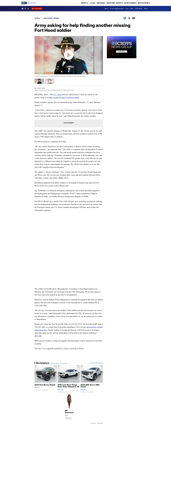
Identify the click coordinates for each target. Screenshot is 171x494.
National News (51, 18)
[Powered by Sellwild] (100, 423)
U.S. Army (57, 94)
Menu (83, 3)
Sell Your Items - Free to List (58, 363)
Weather (110, 3)
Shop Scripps (130, 3)
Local (92, 3)
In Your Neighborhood (117, 9)
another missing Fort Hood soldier (66, 97)
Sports (119, 3)
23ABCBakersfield (23, 8)
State (131, 9)
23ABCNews (26, 8)
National (101, 3)
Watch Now (143, 3)
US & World (138, 9)
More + (146, 9)
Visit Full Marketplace (96, 363)
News (106, 9)
